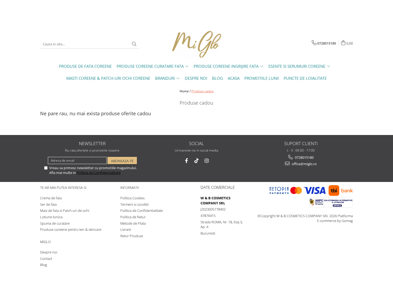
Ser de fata (48, 204)
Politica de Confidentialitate (99, 172)
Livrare (125, 229)
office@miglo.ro (304, 163)
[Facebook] (186, 160)
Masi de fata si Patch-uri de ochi (64, 210)
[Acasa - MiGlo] (196, 44)
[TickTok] (196, 160)
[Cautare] (134, 44)
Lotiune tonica (51, 217)
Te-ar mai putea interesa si (63, 187)
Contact (46, 258)
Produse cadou (202, 91)
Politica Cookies (132, 198)
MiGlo (45, 241)
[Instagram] (206, 160)
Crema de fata (51, 198)
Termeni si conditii (134, 204)
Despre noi (48, 252)
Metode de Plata (133, 223)
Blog (43, 264)
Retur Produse (131, 235)
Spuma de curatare (55, 223)
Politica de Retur (133, 217)
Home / (185, 91)
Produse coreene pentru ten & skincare (70, 229)
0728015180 (304, 157)
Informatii (129, 187)
